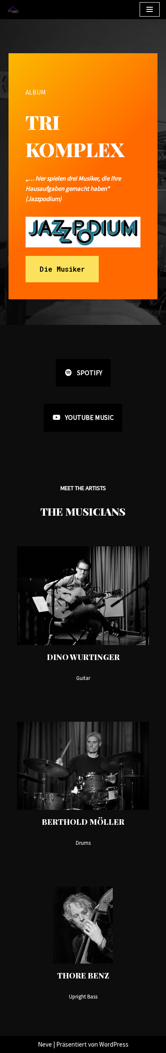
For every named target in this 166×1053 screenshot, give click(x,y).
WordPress (114, 1044)
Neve (45, 1044)
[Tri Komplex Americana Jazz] (13, 9)
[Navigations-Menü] (150, 9)
